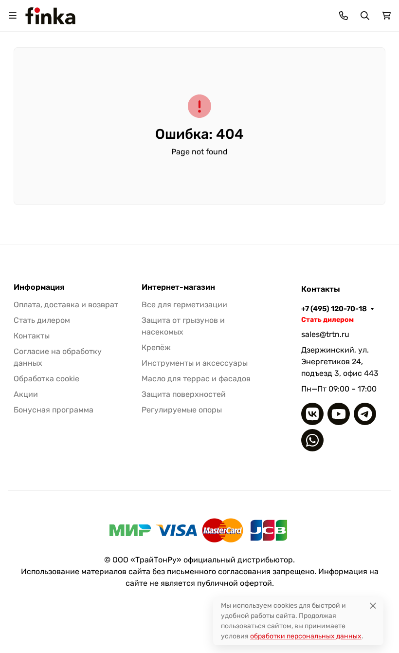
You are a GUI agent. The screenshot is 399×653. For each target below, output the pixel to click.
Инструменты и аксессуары (195, 363)
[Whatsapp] (312, 440)
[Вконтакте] (312, 414)
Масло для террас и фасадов (196, 378)
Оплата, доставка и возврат (66, 304)
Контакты (32, 335)
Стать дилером (42, 320)
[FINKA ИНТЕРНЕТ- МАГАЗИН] (50, 14)
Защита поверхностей (184, 394)
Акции (26, 394)
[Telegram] (365, 414)
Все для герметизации (184, 304)
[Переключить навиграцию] (12, 15)
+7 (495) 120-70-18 (334, 308)
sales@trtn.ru (325, 334)
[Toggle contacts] (343, 15)
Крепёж (156, 347)
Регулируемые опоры (182, 409)
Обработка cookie (46, 378)
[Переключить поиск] (365, 15)
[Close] (373, 605)
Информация (39, 287)
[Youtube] (338, 414)
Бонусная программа (53, 409)
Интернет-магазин (178, 287)
